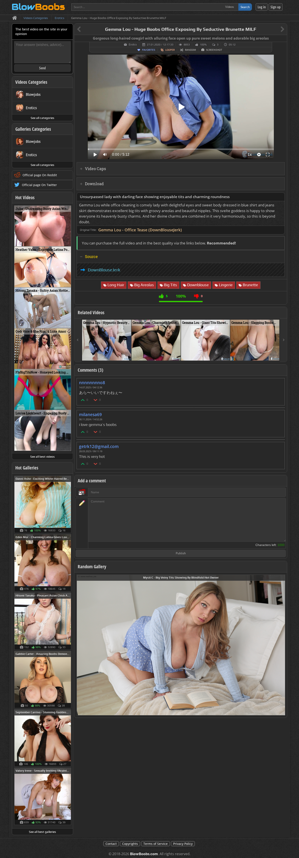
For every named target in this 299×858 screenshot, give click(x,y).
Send (42, 68)
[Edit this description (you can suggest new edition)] (280, 196)
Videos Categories (31, 82)
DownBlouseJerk (104, 269)
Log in (262, 7)
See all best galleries (42, 832)
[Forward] (283, 340)
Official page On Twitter (39, 185)
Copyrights (130, 844)
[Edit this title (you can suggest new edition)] (276, 29)
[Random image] (69, 504)
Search (245, 7)
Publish (181, 553)
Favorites (148, 49)
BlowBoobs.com (144, 854)
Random (190, 49)
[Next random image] (281, 645)
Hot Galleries (26, 468)
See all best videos (42, 456)
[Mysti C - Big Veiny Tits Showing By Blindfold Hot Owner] (181, 645)
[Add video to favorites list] (128, 355)
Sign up (276, 7)
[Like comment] (83, 400)
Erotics (133, 44)
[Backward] (77, 340)
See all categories (42, 118)
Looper (170, 49)
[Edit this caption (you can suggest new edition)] (283, 38)
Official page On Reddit (40, 175)
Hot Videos (25, 197)
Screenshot (214, 49)
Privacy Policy (183, 844)
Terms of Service (155, 844)
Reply (279, 381)
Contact (111, 844)
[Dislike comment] (96, 400)
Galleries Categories (33, 129)
